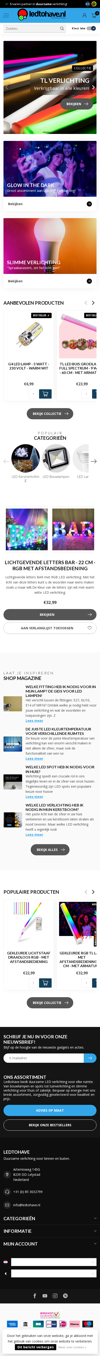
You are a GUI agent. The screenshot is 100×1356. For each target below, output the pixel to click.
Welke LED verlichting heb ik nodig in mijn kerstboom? (54, 807)
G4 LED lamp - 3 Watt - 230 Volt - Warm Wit (28, 366)
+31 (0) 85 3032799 (28, 1191)
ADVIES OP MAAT (50, 1110)
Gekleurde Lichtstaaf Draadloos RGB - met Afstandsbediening (28, 957)
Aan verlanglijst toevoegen (47, 628)
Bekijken (47, 614)
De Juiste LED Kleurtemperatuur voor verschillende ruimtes (58, 731)
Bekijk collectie (47, 413)
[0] (94, 15)
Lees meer (34, 720)
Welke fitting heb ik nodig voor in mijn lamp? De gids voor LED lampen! (61, 691)
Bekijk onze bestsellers (50, 1125)
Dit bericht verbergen (35, 1347)
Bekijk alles (47, 849)
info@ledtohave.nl (26, 1205)
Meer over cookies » (72, 1347)
